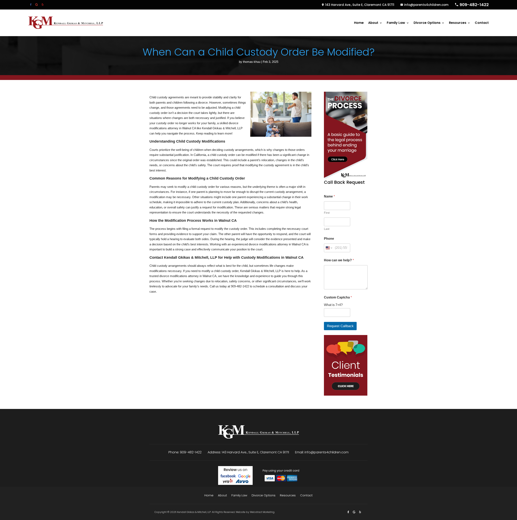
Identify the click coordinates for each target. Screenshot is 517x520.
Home (359, 22)
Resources (457, 22)
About (373, 22)
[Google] (37, 4)
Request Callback (340, 326)
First (327, 212)
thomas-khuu (251, 61)
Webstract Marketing (262, 512)
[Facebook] (31, 4)
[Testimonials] (345, 394)
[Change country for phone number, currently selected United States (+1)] (328, 248)
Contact (482, 22)
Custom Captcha (338, 297)
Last (326, 228)
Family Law (396, 22)
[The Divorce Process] (345, 177)
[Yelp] (42, 4)
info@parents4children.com (426, 5)
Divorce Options (427, 22)
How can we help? (339, 260)
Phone (329, 238)
